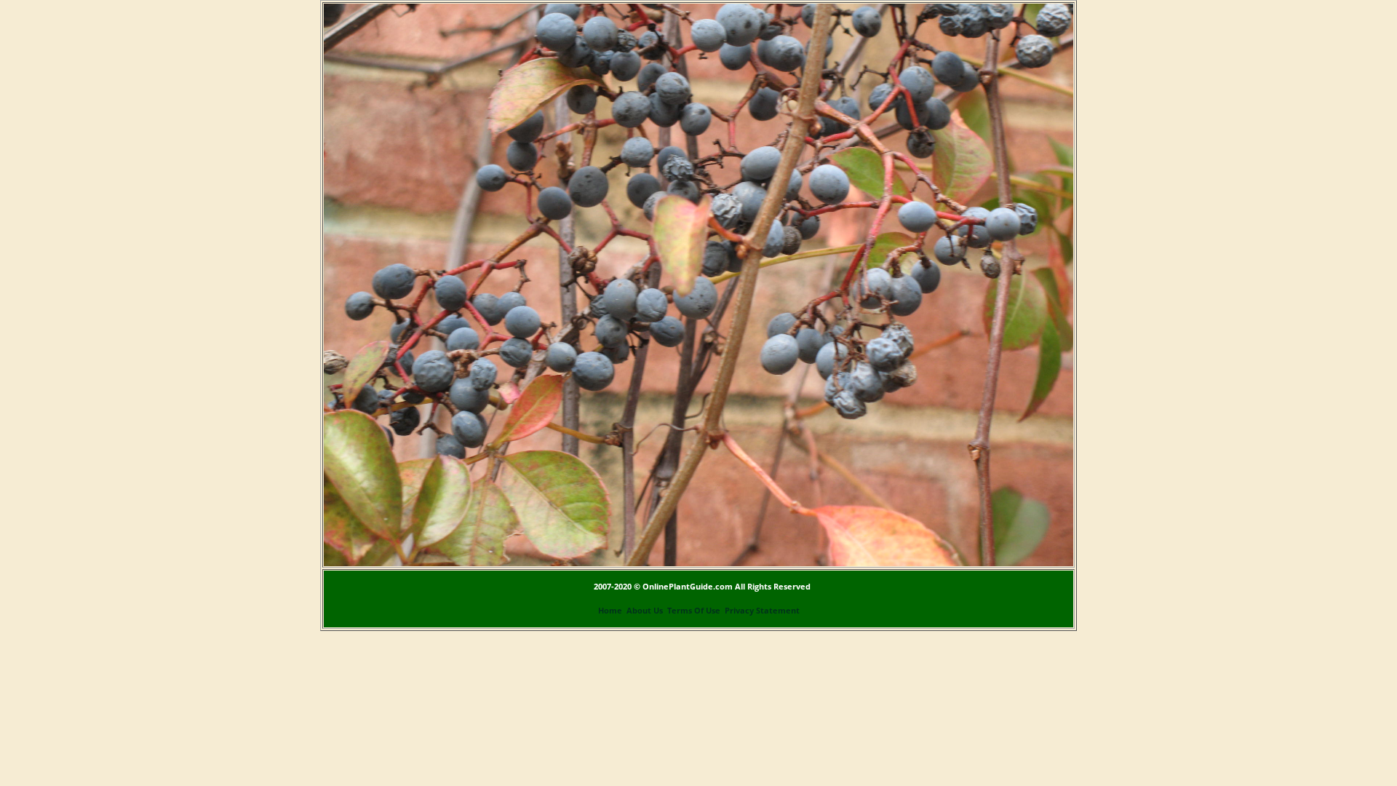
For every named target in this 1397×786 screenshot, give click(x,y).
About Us (644, 611)
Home (610, 611)
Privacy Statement (762, 611)
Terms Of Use (693, 611)
